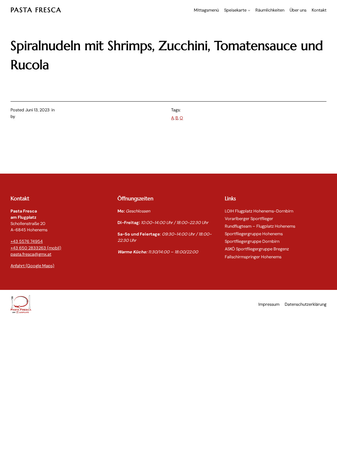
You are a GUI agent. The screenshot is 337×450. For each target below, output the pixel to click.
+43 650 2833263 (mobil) (36, 248)
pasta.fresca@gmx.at (31, 254)
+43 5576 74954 (27, 241)
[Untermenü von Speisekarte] (249, 10)
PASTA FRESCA (36, 10)
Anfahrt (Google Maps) (32, 265)
